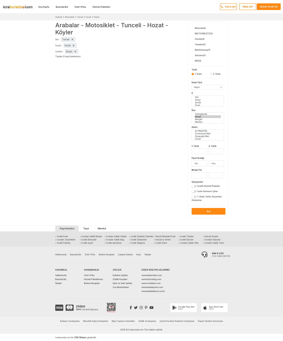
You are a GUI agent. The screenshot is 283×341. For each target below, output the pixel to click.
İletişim (148, 254)
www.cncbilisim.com (151, 283)
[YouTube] (151, 308)
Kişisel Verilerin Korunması (210, 321)
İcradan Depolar (213, 239)
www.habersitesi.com (152, 275)
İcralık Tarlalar (187, 236)
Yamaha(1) (200, 44)
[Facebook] (131, 308)
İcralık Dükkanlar (139, 239)
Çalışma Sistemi (125, 254)
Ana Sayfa (43, 7)
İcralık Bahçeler (89, 239)
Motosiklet (69, 17)
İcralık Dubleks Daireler (142, 236)
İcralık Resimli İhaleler (208, 186)
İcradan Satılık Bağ (115, 239)
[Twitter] (136, 308)
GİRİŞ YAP (247, 6)
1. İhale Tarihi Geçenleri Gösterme (207, 198)
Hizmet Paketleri (101, 7)
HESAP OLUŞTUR (269, 6)
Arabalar (58, 17)
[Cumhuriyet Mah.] (208, 133)
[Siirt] (208, 97)
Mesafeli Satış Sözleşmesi (95, 321)
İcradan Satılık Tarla (214, 243)
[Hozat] (208, 116)
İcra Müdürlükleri (121, 287)
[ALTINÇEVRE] (208, 131)
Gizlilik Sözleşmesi (147, 321)
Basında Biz (62, 7)
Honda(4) (200, 39)
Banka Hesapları (107, 254)
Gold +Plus (80, 7)
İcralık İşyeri (87, 243)
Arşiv (138, 254)
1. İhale (198, 74)
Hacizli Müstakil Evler (166, 236)
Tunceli (80, 17)
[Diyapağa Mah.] (208, 136)
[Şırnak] (208, 102)
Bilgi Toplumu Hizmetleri (123, 321)
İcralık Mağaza (138, 243)
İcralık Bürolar (186, 239)
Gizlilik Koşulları (120, 279)
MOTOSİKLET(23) (204, 33)
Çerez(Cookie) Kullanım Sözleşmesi (177, 321)
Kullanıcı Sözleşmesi (70, 321)
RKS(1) (198, 61)
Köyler (96, 17)
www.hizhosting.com (151, 279)
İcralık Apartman (114, 243)
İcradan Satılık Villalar (116, 236)
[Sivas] (208, 105)
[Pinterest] (146, 308)
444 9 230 (218, 253)
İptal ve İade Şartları (122, 283)
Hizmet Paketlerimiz (93, 279)
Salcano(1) (200, 55)
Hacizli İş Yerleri (163, 239)
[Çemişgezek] (208, 114)
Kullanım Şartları (120, 275)
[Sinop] (208, 100)
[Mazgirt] (208, 119)
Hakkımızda (60, 254)
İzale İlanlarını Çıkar (207, 191)
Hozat (88, 17)
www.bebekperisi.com (152, 287)
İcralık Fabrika (63, 243)
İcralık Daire (161, 243)
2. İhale (217, 74)
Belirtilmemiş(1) (202, 50)
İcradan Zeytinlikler (66, 239)
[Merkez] (208, 122)
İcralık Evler (62, 236)
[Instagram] (141, 308)
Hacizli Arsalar (211, 236)
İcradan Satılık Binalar (92, 236)
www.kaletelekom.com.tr (153, 291)
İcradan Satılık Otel (189, 243)
